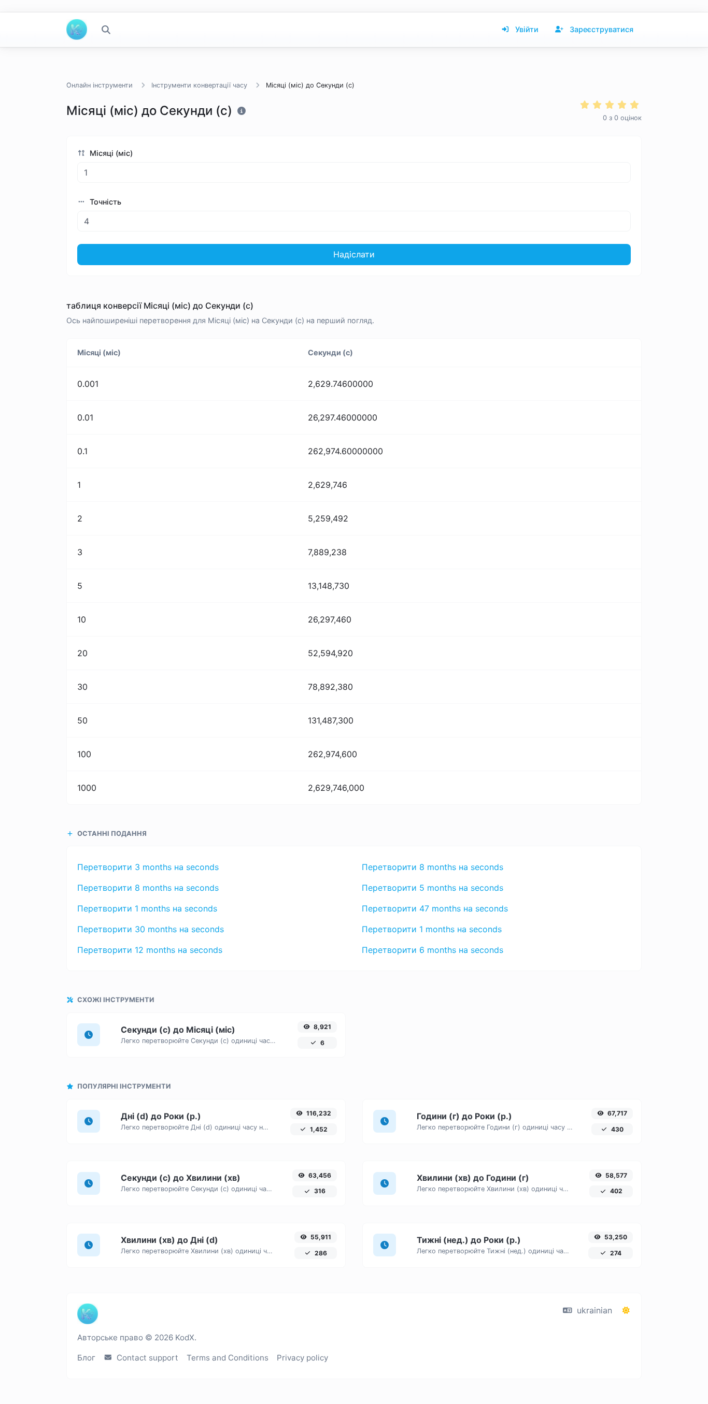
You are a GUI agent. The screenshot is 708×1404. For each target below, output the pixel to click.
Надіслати (354, 254)
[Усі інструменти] (105, 29)
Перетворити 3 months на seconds (148, 867)
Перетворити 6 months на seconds (432, 950)
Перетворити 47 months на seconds (435, 908)
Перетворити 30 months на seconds (150, 929)
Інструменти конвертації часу (199, 85)
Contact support (146, 1358)
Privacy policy (302, 1358)
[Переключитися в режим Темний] (626, 1310)
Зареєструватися (600, 29)
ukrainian (593, 1310)
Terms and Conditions (227, 1358)
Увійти (526, 29)
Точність (104, 201)
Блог (86, 1358)
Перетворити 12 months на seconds (149, 950)
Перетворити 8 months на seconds (432, 867)
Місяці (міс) (110, 153)
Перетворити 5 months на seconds (432, 887)
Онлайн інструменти (99, 85)
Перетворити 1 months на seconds (147, 908)
